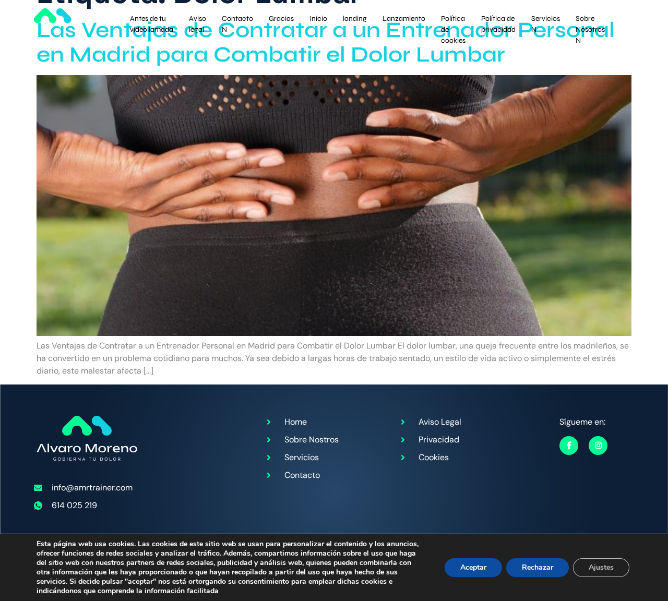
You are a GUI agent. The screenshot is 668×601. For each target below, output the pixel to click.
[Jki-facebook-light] (568, 445)
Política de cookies (453, 20)
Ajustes (601, 567)
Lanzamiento (404, 18)
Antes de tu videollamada (151, 20)
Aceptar (473, 567)
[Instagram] (598, 445)
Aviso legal (197, 20)
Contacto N (237, 20)
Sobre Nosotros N (590, 20)
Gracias (281, 18)
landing (355, 18)
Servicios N (545, 20)
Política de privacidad (498, 20)
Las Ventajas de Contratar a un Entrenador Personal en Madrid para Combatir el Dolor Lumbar (326, 42)
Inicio (318, 18)
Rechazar (537, 567)
